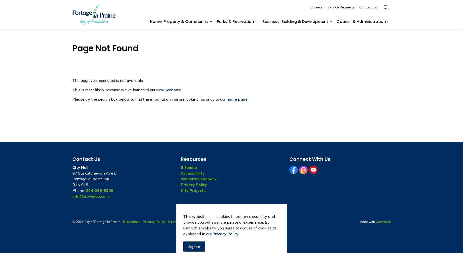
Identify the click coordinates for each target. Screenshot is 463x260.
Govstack (383, 222)
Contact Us (368, 7)
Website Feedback (199, 178)
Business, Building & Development (295, 21)
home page (237, 99)
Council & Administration (361, 21)
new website (168, 89)
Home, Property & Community (179, 21)
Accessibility (193, 173)
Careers (316, 7)
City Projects (193, 190)
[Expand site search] (386, 7)
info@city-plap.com (90, 196)
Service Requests (340, 7)
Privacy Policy (225, 233)
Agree (194, 246)
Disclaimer (131, 222)
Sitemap (189, 167)
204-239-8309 (99, 190)
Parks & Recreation (235, 21)
